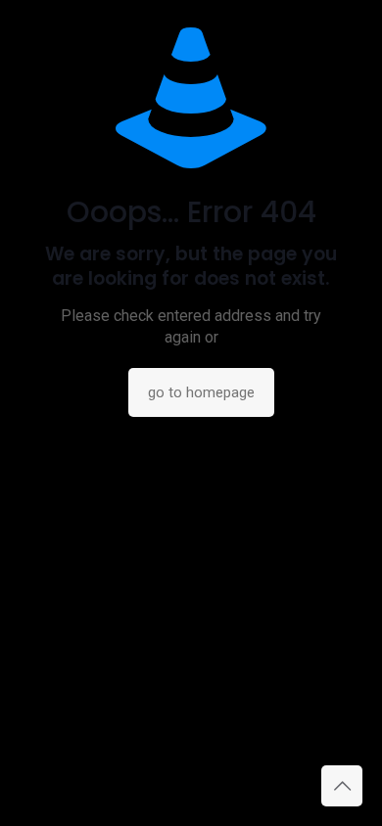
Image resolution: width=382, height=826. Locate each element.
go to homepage (201, 392)
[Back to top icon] (341, 785)
